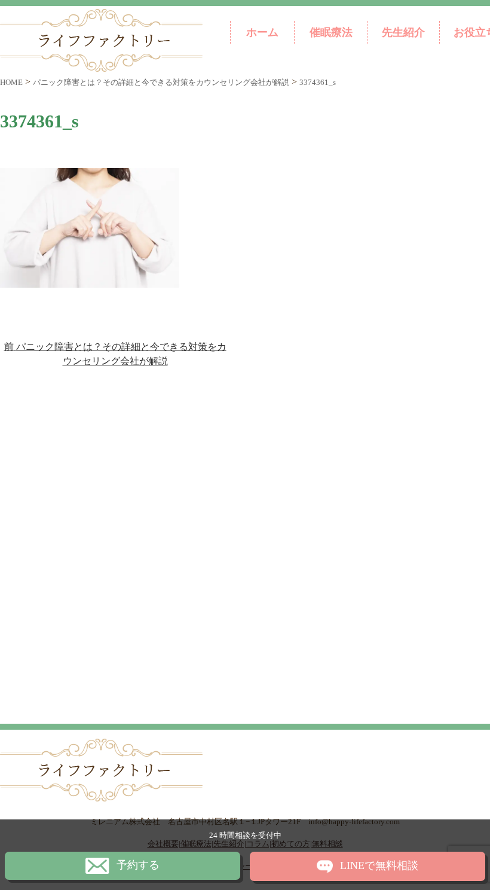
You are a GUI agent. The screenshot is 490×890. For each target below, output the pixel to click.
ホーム (262, 32)
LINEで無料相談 (379, 865)
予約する (138, 865)
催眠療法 (331, 32)
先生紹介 (403, 32)
